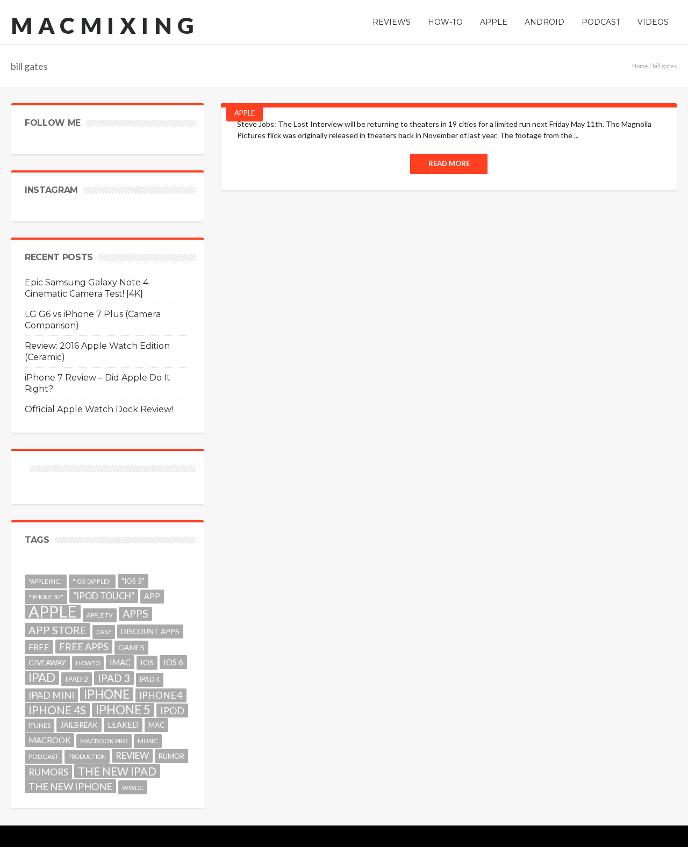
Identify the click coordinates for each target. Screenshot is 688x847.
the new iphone (70, 786)
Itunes (39, 725)
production (87, 756)
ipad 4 (150, 680)
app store (57, 629)
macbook (49, 740)
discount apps (150, 631)
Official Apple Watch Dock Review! (99, 409)
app (152, 596)
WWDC (133, 787)
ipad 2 (76, 679)
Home (640, 65)
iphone (107, 694)
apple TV (100, 615)
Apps (135, 613)
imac (120, 662)
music (148, 741)
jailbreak (79, 725)
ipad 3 (114, 678)
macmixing (105, 25)
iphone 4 (161, 695)
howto (88, 662)
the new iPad (117, 771)
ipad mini (51, 695)
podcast (43, 756)
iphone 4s (57, 709)
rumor (171, 756)
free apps (84, 646)
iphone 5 (123, 710)
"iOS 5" (133, 581)
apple (52, 612)
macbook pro (104, 741)
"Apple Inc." (45, 581)
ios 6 (173, 662)
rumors (48, 772)
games (131, 647)
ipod (172, 710)
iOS (147, 662)
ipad (41, 678)
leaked (123, 724)
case (103, 631)
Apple (244, 113)
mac (156, 725)
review (132, 755)
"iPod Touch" (103, 596)
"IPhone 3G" (45, 596)
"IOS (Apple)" (92, 581)
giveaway (47, 662)
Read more (449, 163)
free (38, 647)
